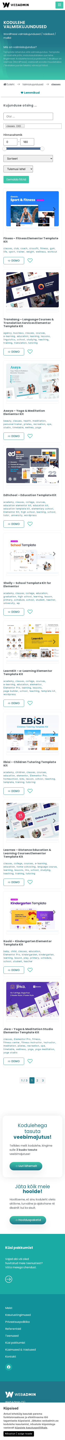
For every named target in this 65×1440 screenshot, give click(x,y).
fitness (44, 248)
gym (52, 248)
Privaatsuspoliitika (17, 1322)
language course (47, 866)
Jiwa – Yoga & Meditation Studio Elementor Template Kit (28, 1030)
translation (20, 343)
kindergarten (46, 954)
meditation (9, 1045)
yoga (38, 427)
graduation (9, 596)
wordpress (30, 515)
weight (30, 251)
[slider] (4, 149)
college (30, 502)
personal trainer (12, 424)
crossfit (33, 248)
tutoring (33, 343)
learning (34, 336)
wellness (41, 251)
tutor (6, 515)
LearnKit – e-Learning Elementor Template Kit (27, 672)
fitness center (11, 1042)
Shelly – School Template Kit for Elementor (27, 584)
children (20, 772)
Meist (8, 1308)
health (27, 421)
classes (7, 248)
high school (28, 512)
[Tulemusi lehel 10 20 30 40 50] (18, 168)
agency (7, 333)
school (21, 339)
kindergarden (29, 954)
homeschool (10, 779)
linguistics (9, 339)
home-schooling (26, 866)
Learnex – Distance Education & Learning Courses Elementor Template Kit (27, 853)
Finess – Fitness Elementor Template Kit (30, 240)
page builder (10, 691)
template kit (48, 691)
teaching (43, 339)
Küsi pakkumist (15, 1343)
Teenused (12, 1336)
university (17, 515)
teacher (50, 600)
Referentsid (13, 1329)
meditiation (39, 421)
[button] (11, 209)
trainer (21, 251)
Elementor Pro (11, 687)
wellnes (29, 427)
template (8, 782)
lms (27, 870)
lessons (45, 336)
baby (6, 951)
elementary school (42, 508)
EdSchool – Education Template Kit (30, 495)
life (5, 251)
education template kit (16, 508)
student (40, 600)
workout (52, 251)
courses (40, 333)
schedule (19, 600)
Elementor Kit (11, 512)
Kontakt (10, 1357)
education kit (40, 505)
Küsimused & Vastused (20, 1350)
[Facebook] (8, 1367)
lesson (48, 596)
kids (22, 779)
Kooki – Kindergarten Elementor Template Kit (27, 943)
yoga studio (10, 1052)
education (22, 336)
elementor (36, 684)
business (18, 333)
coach (24, 248)
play (26, 958)
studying (32, 339)
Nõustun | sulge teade (18, 1433)
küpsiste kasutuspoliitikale (31, 1427)
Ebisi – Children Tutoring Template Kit (29, 763)
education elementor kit (17, 505)
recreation (39, 424)
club (16, 248)
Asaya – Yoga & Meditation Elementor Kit (24, 412)
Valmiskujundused (32, 84)
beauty (7, 421)
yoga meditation (44, 1049)
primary (7, 600)
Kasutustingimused (18, 1315)
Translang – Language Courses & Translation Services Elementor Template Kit (28, 322)
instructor (49, 1042)
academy (8, 502)
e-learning (9, 336)
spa (49, 424)
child (14, 951)
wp (18, 603)
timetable (17, 427)
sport (12, 251)
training (7, 343)
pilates (28, 424)
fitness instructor (31, 1042)
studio (7, 427)
